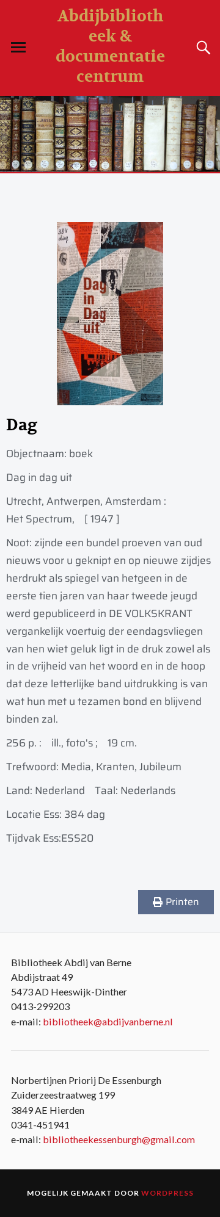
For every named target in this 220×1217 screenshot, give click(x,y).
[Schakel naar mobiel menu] (18, 47)
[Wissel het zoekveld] (201, 47)
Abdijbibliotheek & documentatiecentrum (110, 46)
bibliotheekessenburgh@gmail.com (119, 1139)
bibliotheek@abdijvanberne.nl (108, 1021)
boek (81, 453)
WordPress (167, 1192)
